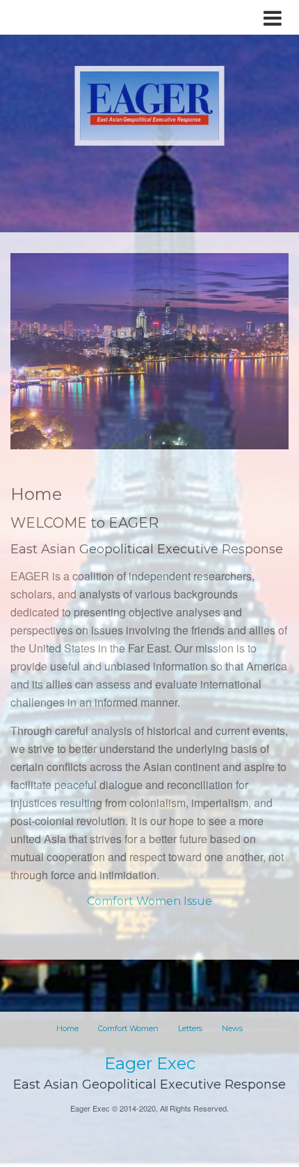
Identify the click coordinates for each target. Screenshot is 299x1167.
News (232, 1028)
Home (67, 1028)
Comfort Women (128, 1028)
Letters (190, 1028)
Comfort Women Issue (149, 901)
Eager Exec (149, 1063)
